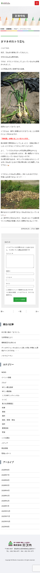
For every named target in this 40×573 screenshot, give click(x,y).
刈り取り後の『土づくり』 (11, 332)
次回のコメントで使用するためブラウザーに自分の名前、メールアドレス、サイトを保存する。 (20, 292)
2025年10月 (5, 521)
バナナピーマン (7, 356)
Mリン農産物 (6, 391)
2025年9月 (5, 527)
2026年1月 (5, 506)
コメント (9, 253)
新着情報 (9, 29)
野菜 (3, 432)
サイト (8, 283)
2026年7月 (5, 475)
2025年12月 (5, 511)
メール (9, 277)
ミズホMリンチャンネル (10, 395)
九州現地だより (7, 337)
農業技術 (5, 428)
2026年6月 (5, 480)
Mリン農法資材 (7, 387)
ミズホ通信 (5, 438)
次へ (37, 311)
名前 (8, 271)
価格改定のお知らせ (8, 342)
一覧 (19, 311)
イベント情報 (6, 377)
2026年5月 (5, 485)
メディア (4, 443)
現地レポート (6, 453)
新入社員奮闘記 (7, 404)
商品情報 (4, 448)
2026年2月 (5, 501)
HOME (2, 29)
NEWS (3, 372)
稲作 (3, 424)
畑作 (37, 229)
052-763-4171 (14, 551)
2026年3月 (5, 496)
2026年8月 (5, 470)
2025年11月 (5, 516)
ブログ (15, 29)
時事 (3, 408)
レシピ (4, 399)
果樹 (3, 412)
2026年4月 (5, 490)
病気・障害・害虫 (8, 420)
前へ (2, 311)
